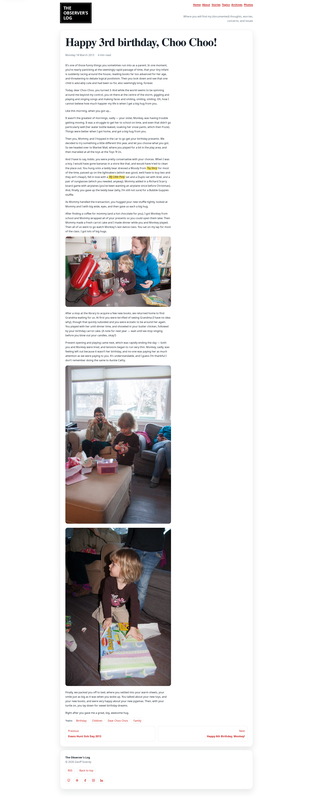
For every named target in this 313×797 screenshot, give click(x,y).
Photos (248, 5)
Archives (236, 5)
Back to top (86, 770)
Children (97, 720)
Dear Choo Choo (118, 720)
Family (137, 720)
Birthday (81, 720)
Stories (216, 5)
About (206, 5)
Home (197, 5)
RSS (70, 770)
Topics (226, 5)
